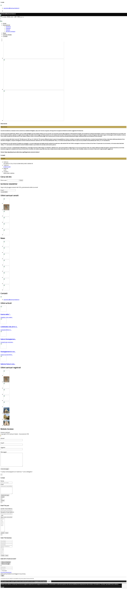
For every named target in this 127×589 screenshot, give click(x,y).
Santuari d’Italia (7, 34)
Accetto (49, 581)
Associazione (6, 25)
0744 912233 (7, 167)
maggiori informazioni (40, 581)
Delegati (8, 28)
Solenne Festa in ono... (8, 364)
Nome (2, 481)
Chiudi (2, 497)
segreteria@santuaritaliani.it (11, 8)
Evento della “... (6, 314)
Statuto (8, 30)
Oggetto (3, 447)
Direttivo (8, 26)
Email (2, 190)
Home (4, 23)
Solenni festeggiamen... (8, 339)
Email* (2, 443)
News (4, 33)
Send (7, 533)
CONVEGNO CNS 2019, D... (9, 327)
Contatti (5, 36)
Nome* (3, 438)
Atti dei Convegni (10, 31)
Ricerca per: (4, 180)
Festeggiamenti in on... (8, 351)
